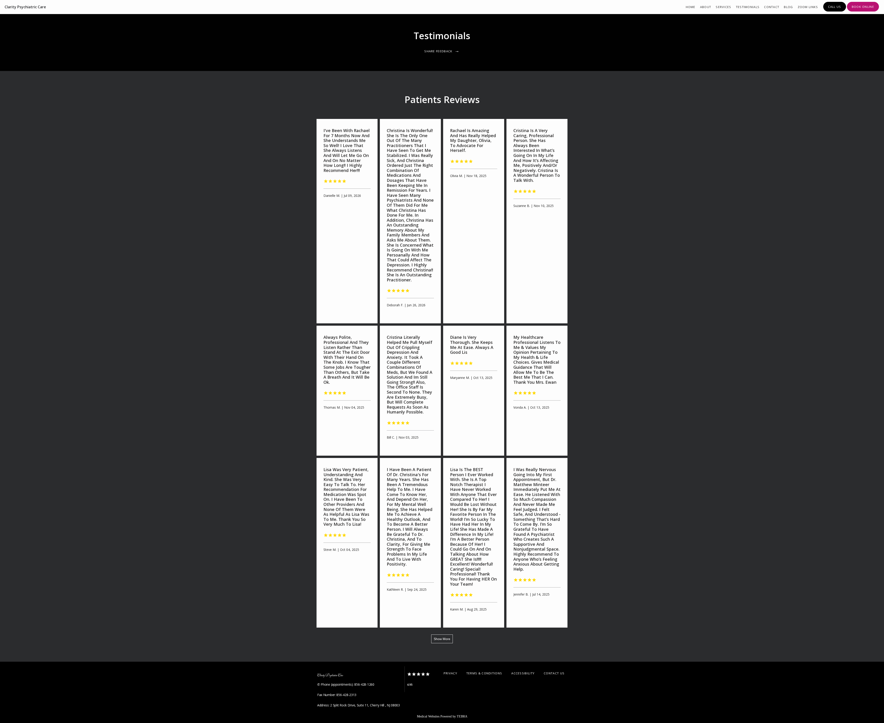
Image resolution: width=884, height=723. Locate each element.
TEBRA (462, 716)
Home (690, 7)
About (705, 7)
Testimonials (748, 7)
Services (723, 7)
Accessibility (523, 673)
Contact (771, 7)
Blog (788, 7)
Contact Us (554, 673)
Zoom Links (808, 7)
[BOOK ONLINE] (862, 11)
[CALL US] (834, 11)
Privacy (450, 673)
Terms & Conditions (484, 673)
